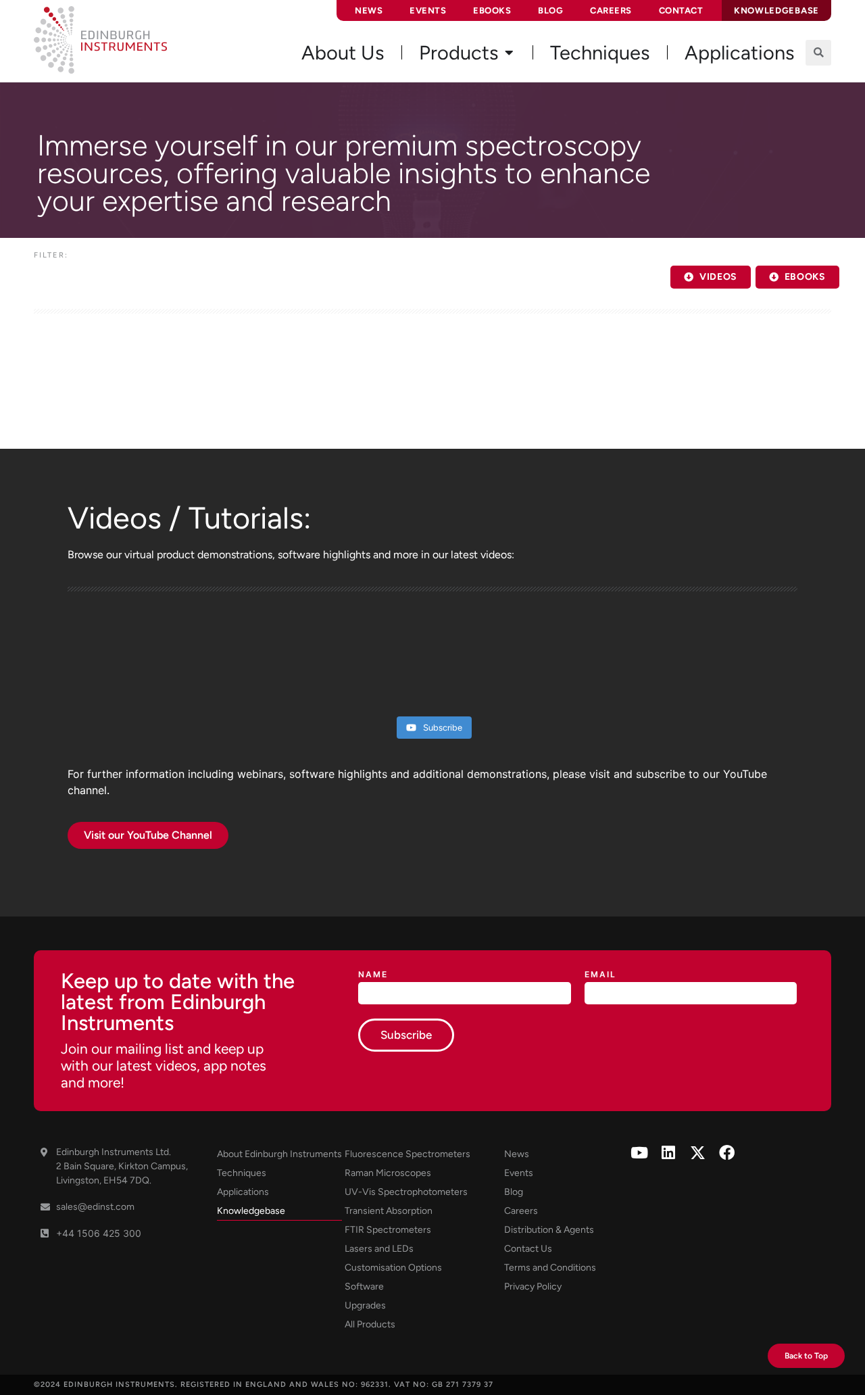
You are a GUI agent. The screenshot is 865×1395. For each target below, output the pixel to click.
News (368, 10)
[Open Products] (509, 53)
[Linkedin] (668, 1152)
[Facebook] (727, 1152)
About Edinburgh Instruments (279, 1154)
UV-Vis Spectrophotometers (406, 1192)
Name (373, 975)
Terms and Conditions (550, 1267)
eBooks (492, 10)
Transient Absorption (388, 1211)
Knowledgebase (251, 1211)
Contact (681, 10)
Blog (550, 10)
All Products (370, 1324)
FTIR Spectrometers (388, 1229)
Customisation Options (393, 1267)
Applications (243, 1192)
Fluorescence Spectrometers (407, 1154)
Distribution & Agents (549, 1229)
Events (428, 10)
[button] (818, 53)
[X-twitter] (698, 1152)
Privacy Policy (533, 1286)
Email (600, 975)
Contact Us (528, 1248)
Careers (611, 10)
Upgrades (365, 1305)
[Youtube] (639, 1152)
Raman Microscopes (388, 1173)
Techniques (241, 1173)
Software (364, 1286)
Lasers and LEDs (379, 1248)
